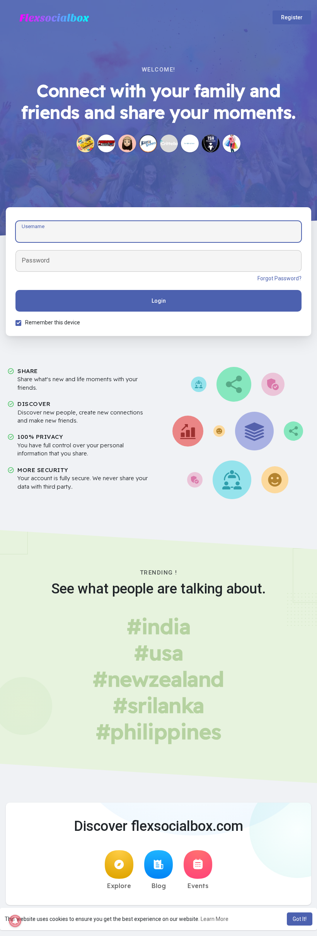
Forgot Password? (279, 278)
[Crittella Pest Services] (169, 143)
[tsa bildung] (211, 143)
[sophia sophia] (127, 143)
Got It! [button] (300, 919)
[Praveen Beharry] (85, 143)
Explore (119, 886)
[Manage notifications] (15, 921)
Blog (159, 886)
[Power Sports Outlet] (106, 143)
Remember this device (52, 322)
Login (159, 301)
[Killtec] (231, 143)
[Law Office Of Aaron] (190, 143)
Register (292, 17)
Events (197, 886)
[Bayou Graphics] (148, 143)
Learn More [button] (214, 919)
